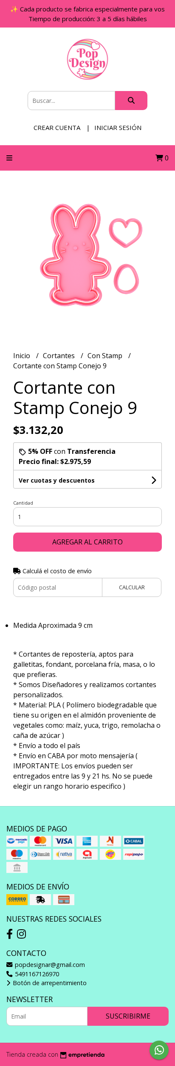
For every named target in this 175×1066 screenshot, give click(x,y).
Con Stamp (106, 355)
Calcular (132, 587)
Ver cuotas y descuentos (57, 480)
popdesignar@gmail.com (49, 965)
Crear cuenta (57, 127)
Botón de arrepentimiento (49, 983)
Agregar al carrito (87, 542)
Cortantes (59, 355)
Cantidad (23, 503)
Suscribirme (128, 1016)
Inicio (22, 355)
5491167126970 (36, 974)
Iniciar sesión (117, 127)
